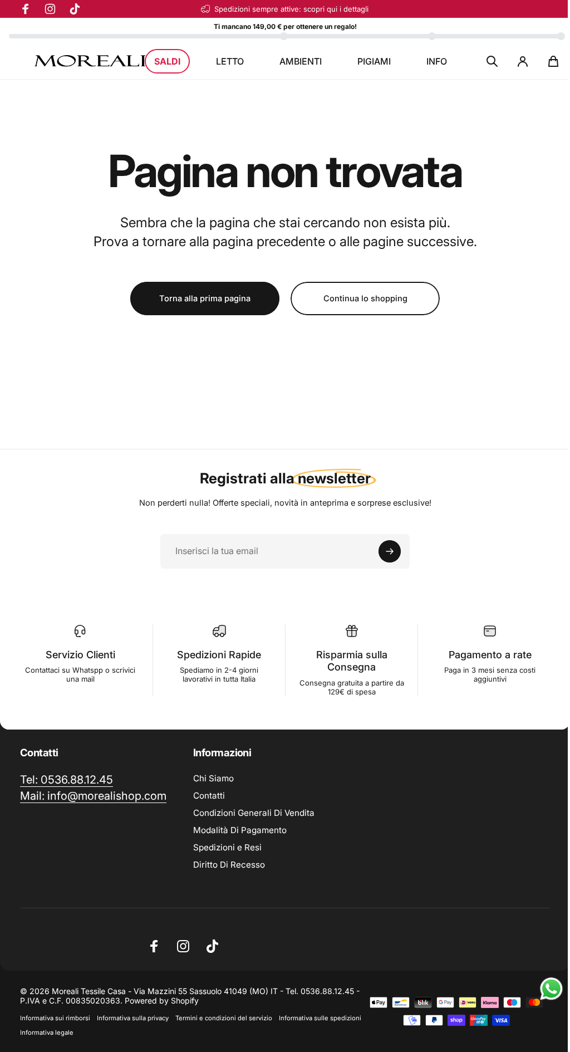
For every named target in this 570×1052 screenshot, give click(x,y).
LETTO (230, 61)
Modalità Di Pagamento (240, 830)
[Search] (492, 61)
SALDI (167, 61)
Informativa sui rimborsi (55, 1018)
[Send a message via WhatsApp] (551, 989)
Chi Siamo (213, 778)
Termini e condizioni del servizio (223, 1018)
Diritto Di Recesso (229, 864)
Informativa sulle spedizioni (320, 1018)
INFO (436, 61)
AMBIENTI (300, 61)
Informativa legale (46, 1032)
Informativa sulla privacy (133, 1018)
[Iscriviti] (390, 551)
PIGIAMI (374, 61)
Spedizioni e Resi (227, 847)
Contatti (209, 795)
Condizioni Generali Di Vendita (254, 813)
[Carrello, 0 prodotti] (553, 61)
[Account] (523, 61)
